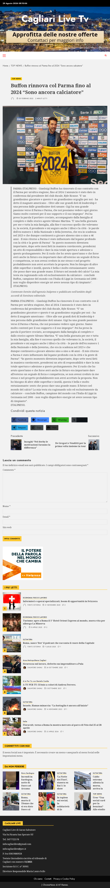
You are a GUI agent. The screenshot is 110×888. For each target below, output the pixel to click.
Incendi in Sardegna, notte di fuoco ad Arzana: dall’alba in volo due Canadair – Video (27, 788)
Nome (6, 506)
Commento (9, 469)
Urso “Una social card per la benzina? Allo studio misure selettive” (99, 806)
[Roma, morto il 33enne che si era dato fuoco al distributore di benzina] (11, 801)
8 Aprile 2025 (36, 627)
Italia (25, 721)
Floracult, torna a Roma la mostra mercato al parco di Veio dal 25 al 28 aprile (62, 726)
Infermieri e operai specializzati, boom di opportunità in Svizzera (60, 601)
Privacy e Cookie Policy (64, 878)
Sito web (7, 527)
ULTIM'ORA (27, 639)
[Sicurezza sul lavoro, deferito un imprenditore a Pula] (12, 664)
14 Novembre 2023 (54, 709)
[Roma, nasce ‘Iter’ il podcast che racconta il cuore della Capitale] (12, 643)
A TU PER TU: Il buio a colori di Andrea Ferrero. (49, 684)
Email (6, 516)
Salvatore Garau (34, 667)
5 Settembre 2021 (54, 688)
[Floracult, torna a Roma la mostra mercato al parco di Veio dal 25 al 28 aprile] (12, 727)
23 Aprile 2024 (53, 732)
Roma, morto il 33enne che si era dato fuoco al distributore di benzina (28, 806)
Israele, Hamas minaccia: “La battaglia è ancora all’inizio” (55, 705)
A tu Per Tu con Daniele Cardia (36, 681)
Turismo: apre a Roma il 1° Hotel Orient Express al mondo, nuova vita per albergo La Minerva (64, 622)
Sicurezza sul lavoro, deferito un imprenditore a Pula (53, 663)
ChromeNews (49, 884)
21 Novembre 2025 (52, 605)
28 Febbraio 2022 (26, 99)
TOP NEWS (16, 79)
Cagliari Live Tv (55, 18)
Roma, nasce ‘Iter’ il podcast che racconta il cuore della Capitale (58, 643)
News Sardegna (27, 773)
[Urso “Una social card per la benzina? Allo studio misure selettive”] (82, 801)
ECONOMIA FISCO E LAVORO (35, 598)
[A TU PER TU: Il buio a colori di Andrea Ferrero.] (12, 685)
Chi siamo (38, 878)
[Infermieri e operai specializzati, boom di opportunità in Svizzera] (12, 601)
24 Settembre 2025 (55, 668)
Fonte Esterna (34, 605)
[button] (4, 55)
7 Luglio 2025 (50, 647)
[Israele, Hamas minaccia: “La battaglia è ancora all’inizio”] (12, 706)
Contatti (48, 878)
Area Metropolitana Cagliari (34, 660)
